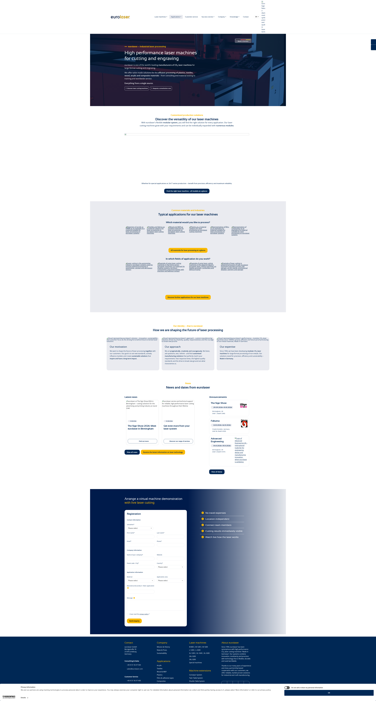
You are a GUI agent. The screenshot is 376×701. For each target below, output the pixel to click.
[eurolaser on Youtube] (241, 683)
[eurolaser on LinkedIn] (235, 683)
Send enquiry (134, 621)
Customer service (191, 17)
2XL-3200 (192, 656)
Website (159, 555)
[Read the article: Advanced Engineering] (241, 450)
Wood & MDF (162, 672)
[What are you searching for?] (252, 17)
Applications (175, 17)
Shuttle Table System (197, 681)
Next (198, 424)
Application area (162, 577)
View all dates (216, 472)
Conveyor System (195, 675)
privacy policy (144, 614)
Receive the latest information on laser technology (163, 452)
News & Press (162, 650)
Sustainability (162, 653)
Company (221, 17)
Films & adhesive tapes (165, 678)
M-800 (191, 647)
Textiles (159, 668)
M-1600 (205, 647)
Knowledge (234, 17)
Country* (160, 563)
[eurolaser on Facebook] (224, 683)
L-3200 (198, 650)
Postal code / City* (133, 563)
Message (130, 598)
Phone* (159, 541)
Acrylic (159, 665)
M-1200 (198, 647)
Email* (129, 541)
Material (129, 577)
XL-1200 (192, 653)
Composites (161, 681)
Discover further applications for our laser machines (188, 297)
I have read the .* (139, 614)
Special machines (195, 662)
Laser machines (160, 17)
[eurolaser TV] (246, 683)
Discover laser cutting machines (137, 88)
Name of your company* (135, 555)
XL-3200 (207, 653)
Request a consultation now (162, 88)
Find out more (144, 441)
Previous (123, 424)
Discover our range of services (179, 441)
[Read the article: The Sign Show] (243, 405)
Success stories (207, 17)
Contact (246, 17)
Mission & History (163, 647)
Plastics (159, 675)
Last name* (160, 533)
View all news (132, 452)
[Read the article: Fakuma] (244, 423)
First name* (131, 533)
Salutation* (130, 524)
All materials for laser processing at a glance (188, 250)
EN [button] (256, 17)
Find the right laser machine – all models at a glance (187, 191)
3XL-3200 (192, 659)
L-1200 (191, 650)
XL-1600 (199, 653)
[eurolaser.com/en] (132, 17)
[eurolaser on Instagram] (230, 683)
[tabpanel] (142, 423)
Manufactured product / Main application (140, 586)
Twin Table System (196, 678)
